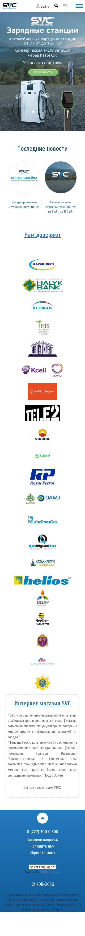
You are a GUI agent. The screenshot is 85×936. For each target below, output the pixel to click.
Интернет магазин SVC (42, 703)
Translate (55, 872)
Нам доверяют (42, 235)
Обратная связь (42, 852)
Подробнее (54, 775)
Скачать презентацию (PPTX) (42, 788)
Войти (45, 6)
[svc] (10, 6)
